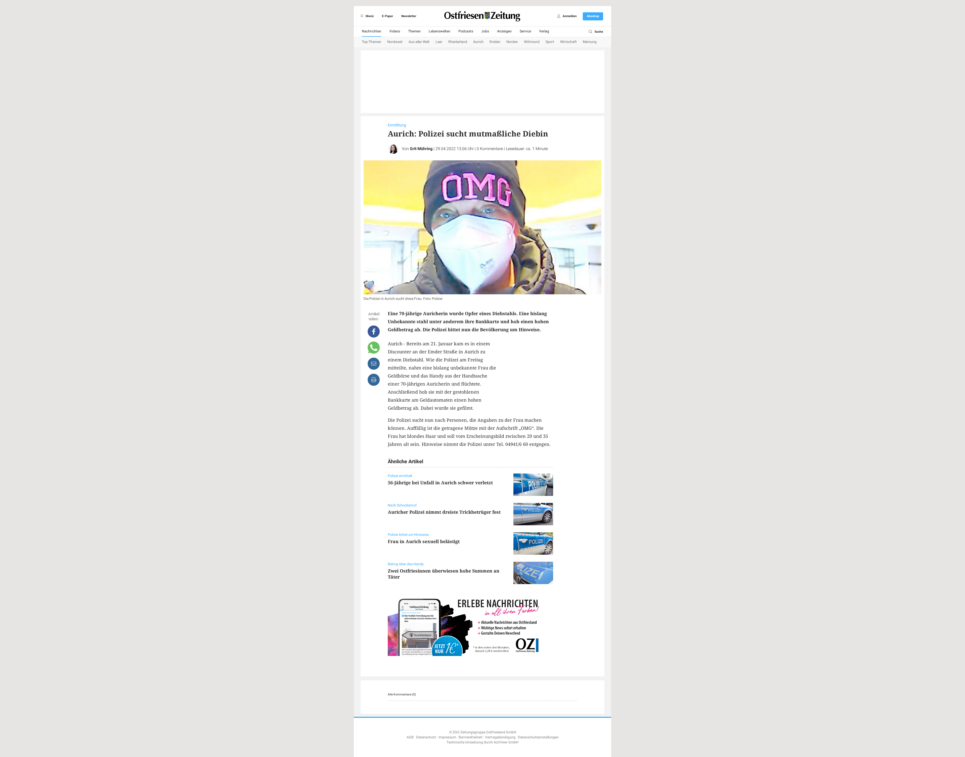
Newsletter (408, 16)
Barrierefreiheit (470, 737)
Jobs (485, 31)
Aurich (478, 41)
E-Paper (387, 16)
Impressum (447, 737)
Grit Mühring (421, 149)
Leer (439, 41)
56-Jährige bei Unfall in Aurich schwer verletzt (440, 483)
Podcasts (465, 31)
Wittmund (532, 41)
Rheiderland (457, 41)
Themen (414, 31)
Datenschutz (426, 737)
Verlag (544, 31)
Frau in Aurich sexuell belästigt (424, 541)
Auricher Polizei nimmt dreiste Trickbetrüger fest (444, 512)
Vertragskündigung (500, 737)
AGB (410, 737)
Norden (512, 41)
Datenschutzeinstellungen (538, 737)
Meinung (590, 41)
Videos (394, 31)
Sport (550, 41)
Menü (369, 16)
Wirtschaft (568, 41)
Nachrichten (371, 31)
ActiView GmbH (506, 742)
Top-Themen (371, 41)
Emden (495, 41)
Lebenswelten (439, 31)
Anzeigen (504, 31)
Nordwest (395, 41)
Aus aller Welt (419, 41)
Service (525, 31)
